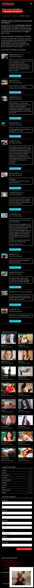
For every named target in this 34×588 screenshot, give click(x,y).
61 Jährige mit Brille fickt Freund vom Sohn (13, 562)
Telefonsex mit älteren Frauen (10, 560)
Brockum (17, 472)
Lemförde (17, 470)
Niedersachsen (15, 16)
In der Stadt (5, 542)
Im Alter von (5, 500)
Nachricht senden (14, 76)
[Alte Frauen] (8, 4)
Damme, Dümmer (17, 490)
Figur (3, 531)
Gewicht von (5, 520)
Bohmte (17, 487)
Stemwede (17, 482)
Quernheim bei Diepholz (15, 56)
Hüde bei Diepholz (17, 480)
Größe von (4, 510)
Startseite (3, 16)
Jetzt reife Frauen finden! (25, 549)
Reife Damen (7, 577)
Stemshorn (17, 477)
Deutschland (8, 16)
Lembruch (17, 485)
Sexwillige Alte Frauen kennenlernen (11, 564)
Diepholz (17, 492)
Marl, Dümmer (17, 475)
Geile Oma (6, 575)
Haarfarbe (4, 536)
